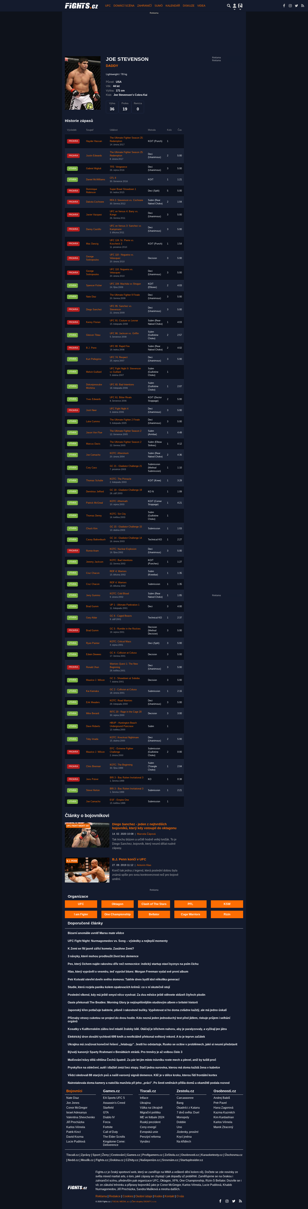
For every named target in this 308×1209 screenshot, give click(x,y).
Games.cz (133, 1154)
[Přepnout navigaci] (234, 5)
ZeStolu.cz (172, 1154)
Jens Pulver (92, 779)
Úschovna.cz (233, 1154)
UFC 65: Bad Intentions (122, 384)
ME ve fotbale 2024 (152, 1117)
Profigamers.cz (152, 1154)
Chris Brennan (93, 766)
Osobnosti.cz (190, 1154)
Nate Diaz (91, 296)
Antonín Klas (144, 865)
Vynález (145, 1141)
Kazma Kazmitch (224, 1112)
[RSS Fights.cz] (302, 5)
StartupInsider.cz (191, 1160)
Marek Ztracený (223, 1127)
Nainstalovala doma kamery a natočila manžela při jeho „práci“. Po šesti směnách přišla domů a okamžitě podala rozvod (149, 1082)
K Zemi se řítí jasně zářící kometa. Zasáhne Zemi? (101, 948)
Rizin (227, 914)
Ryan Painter (92, 643)
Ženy (105, 1154)
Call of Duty (110, 1131)
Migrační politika (150, 1112)
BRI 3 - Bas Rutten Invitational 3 (126, 777)
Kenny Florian (93, 322)
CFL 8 (113, 178)
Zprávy (85, 1154)
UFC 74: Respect (119, 357)
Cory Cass (91, 467)
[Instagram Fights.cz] (290, 5)
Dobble (181, 1122)
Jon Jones (72, 1102)
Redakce (114, 1196)
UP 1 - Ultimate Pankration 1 (124, 605)
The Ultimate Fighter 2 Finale (125, 420)
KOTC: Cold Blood (119, 593)
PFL (190, 904)
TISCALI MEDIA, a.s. (121, 1201)
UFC (108, 5)
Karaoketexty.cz (212, 1154)
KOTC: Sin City (118, 514)
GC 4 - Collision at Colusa (123, 653)
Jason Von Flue (94, 432)
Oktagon (117, 904)
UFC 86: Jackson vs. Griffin (124, 333)
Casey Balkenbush (96, 539)
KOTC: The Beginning (121, 765)
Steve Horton (93, 790)
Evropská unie (149, 1131)
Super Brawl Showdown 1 (123, 189)
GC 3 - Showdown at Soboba (125, 678)
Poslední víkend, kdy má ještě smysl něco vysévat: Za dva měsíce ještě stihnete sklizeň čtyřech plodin (136, 994)
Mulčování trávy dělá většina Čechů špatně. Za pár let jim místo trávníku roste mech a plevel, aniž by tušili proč (142, 1059)
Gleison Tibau (93, 335)
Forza (106, 1122)
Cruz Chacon (92, 573)
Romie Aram (92, 551)
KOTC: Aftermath (119, 501)
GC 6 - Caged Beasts (121, 616)
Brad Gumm (92, 606)
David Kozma (74, 1136)
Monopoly (183, 1117)
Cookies (128, 1196)
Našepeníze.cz (150, 1160)
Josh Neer (91, 410)
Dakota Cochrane (95, 202)
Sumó (159, 5)
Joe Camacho (93, 455)
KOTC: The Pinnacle (120, 479)
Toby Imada (92, 739)
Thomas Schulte (94, 480)
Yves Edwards (93, 399)
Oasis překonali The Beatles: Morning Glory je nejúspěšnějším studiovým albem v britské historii (133, 1002)
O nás (180, 1196)
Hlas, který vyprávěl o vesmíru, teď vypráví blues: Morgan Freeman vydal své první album (128, 971)
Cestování (118, 1154)
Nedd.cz (73, 1160)
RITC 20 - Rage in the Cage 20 (126, 712)
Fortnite (108, 1127)
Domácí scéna (124, 5)
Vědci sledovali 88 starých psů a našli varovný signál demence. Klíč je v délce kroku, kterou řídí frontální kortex (142, 1075)
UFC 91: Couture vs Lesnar (124, 320)
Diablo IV (109, 1117)
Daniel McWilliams (95, 179)
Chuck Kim (91, 528)
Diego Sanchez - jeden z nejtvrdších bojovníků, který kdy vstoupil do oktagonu (144, 826)
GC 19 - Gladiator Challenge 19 (126, 490)
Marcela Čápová (146, 834)
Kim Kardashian (224, 1117)
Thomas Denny (94, 515)
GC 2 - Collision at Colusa (123, 689)
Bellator (154, 914)
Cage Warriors (190, 914)
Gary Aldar (91, 617)
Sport (96, 1154)
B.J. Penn (91, 348)
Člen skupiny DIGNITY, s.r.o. (144, 1201)
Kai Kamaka (92, 691)
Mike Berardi (92, 713)
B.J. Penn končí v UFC (129, 859)
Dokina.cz (117, 1160)
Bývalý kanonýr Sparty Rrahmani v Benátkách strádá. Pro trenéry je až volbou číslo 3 (125, 1052)
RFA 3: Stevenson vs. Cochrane (126, 200)
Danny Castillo (93, 229)
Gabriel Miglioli (93, 168)
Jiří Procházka (75, 1122)
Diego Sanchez (94, 309)
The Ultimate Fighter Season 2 (125, 431)
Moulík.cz (87, 1160)
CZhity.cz (132, 1160)
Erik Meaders (93, 702)
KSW (227, 904)
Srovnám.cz (170, 1160)
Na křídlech (184, 1141)
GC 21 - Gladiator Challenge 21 (126, 466)
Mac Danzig (92, 244)
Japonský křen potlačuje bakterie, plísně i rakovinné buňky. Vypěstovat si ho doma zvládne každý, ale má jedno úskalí (147, 1010)
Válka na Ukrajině (151, 1107)
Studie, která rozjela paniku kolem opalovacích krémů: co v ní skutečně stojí (119, 987)
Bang (180, 1102)
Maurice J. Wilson (95, 680)
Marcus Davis (93, 444)
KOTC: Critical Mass (120, 641)
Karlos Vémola (75, 1127)
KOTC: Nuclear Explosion (123, 549)
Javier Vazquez (94, 214)
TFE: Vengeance (118, 167)
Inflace (144, 1097)
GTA (106, 1112)
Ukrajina (145, 1102)
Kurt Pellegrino (93, 359)
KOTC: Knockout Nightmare (124, 737)
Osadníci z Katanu (188, 1107)
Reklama (101, 1196)
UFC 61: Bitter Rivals (121, 397)
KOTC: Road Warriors (121, 700)
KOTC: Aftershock (119, 453)
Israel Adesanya (76, 1112)
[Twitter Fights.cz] (296, 5)
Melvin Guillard (93, 372)
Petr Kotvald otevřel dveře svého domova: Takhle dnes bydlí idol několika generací (123, 979)
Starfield (108, 1107)
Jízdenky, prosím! (187, 1131)
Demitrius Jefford (95, 491)
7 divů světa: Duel (188, 1112)
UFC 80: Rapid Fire (120, 346)
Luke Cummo (93, 421)
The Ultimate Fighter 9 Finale (125, 295)
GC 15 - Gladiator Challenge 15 (126, 527)
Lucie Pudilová (75, 1141)
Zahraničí (144, 5)
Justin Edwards (94, 155)
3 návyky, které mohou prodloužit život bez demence (103, 956)
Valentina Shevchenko (80, 1117)
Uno (179, 1127)
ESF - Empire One (119, 800)
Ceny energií (148, 1127)
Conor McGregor (76, 1107)
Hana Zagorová (223, 1107)
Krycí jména (184, 1136)
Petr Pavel (220, 1102)
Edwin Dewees (93, 654)
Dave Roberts (93, 726)
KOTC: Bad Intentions (121, 560)
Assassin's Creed (114, 1102)
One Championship (117, 914)
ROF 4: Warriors (118, 571)
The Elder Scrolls (114, 1136)
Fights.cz (102, 1160)
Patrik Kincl (73, 1131)
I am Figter (81, 914)
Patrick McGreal (94, 503)
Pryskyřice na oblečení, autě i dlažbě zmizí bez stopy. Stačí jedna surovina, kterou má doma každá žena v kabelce (144, 1067)
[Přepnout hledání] (229, 5)
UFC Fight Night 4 (119, 408)
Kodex (158, 1196)
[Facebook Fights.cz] (284, 5)
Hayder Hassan (94, 141)
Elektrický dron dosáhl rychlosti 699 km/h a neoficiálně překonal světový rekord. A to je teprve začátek (136, 1036)
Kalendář (173, 5)
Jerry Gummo (93, 595)
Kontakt (170, 1196)
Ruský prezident (150, 1122)
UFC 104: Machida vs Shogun (125, 284)
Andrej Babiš (222, 1097)
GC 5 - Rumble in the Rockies (125, 629)
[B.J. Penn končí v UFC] (87, 870)
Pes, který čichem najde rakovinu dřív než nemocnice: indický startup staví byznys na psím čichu (133, 963)
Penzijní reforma (150, 1136)
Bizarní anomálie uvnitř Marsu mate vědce (96, 933)
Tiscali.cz (72, 1154)
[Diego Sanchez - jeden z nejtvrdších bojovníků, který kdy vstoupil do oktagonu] (87, 835)
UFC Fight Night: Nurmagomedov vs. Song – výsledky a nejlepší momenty (118, 940)
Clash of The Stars (154, 904)
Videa (201, 5)
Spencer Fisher (94, 285)
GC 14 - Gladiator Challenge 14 (126, 538)
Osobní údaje (143, 1196)
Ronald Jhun (92, 667)
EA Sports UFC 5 (114, 1097)
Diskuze (188, 5)
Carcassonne (185, 1097)
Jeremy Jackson (94, 562)
